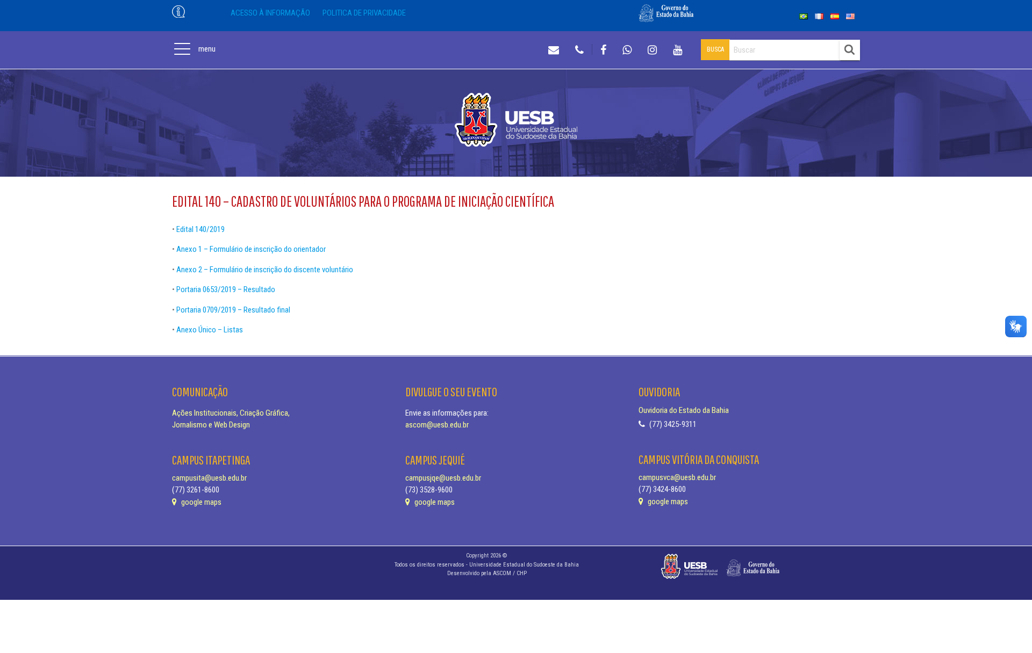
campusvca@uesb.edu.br (677, 477)
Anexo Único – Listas (209, 330)
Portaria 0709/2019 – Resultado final (233, 310)
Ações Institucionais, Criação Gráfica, (231, 413)
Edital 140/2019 (200, 229)
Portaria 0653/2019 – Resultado (225, 289)
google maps (200, 502)
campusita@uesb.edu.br (209, 478)
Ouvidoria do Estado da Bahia (684, 410)
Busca (715, 49)
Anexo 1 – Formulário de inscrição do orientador (251, 249)
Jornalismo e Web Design (211, 425)
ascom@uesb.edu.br (437, 425)
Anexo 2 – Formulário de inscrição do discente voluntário (264, 269)
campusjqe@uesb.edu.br (443, 478)
